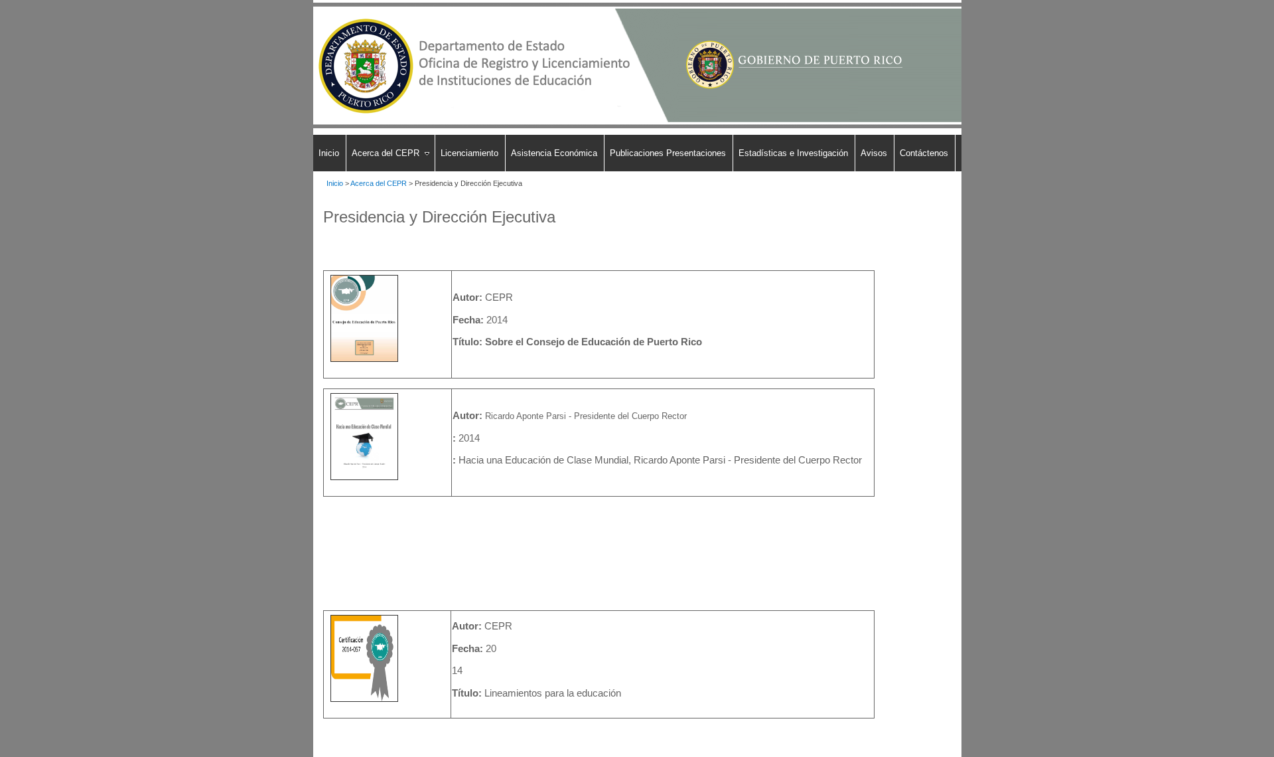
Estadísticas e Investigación (793, 153)
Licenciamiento (469, 153)
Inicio (328, 153)
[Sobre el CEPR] (364, 362)
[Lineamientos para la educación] (364, 702)
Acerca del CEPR (385, 153)
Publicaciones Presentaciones (668, 153)
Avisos (874, 153)
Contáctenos (924, 153)
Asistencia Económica (554, 153)
